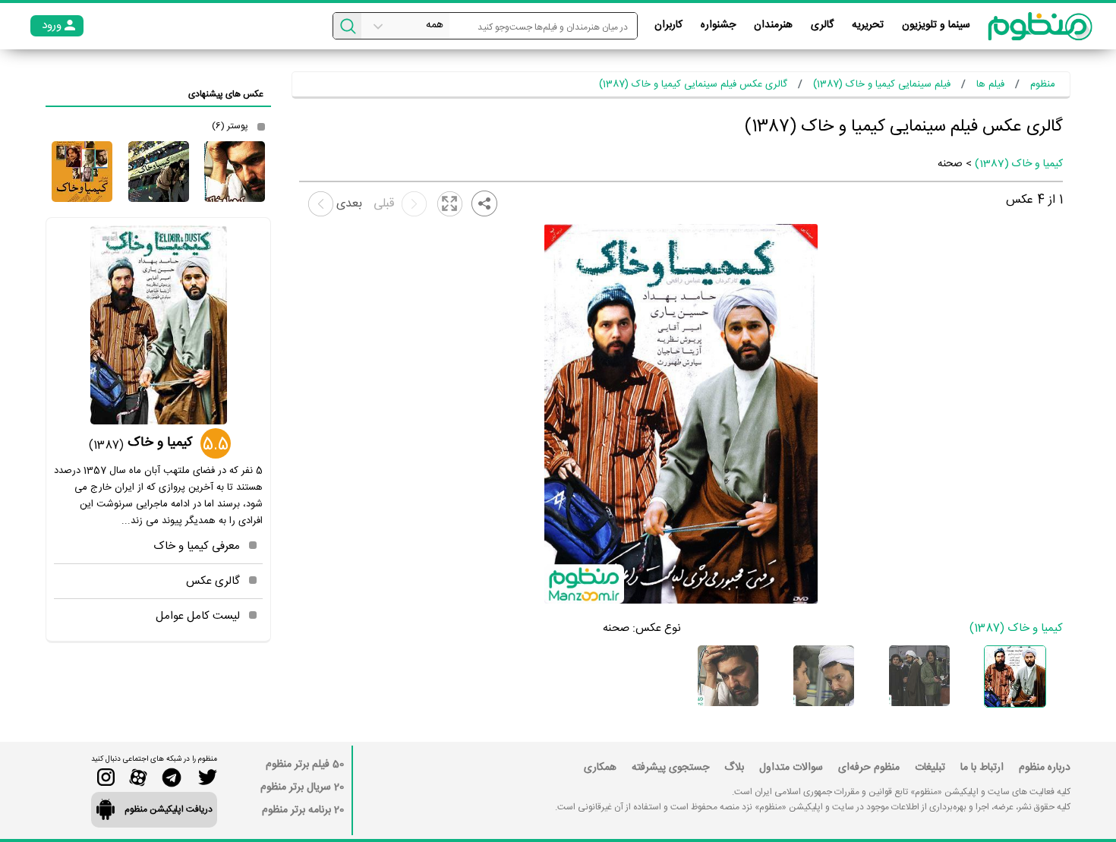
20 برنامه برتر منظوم (303, 810)
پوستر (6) (230, 126)
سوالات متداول (791, 767)
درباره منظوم (1044, 767)
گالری (822, 25)
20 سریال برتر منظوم (302, 787)
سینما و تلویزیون (936, 25)
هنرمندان (773, 25)
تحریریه (868, 25)
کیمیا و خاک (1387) (1019, 164)
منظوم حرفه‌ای (869, 767)
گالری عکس (213, 581)
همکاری (600, 767)
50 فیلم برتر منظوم (305, 764)
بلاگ (734, 767)
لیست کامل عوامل (198, 616)
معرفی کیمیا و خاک (196, 546)
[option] (1015, 676)
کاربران (668, 25)
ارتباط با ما (982, 767)
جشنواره (718, 25)
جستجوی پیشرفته (670, 767)
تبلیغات (930, 767)
